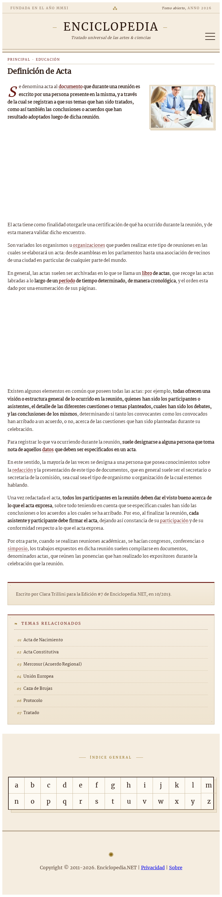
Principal (19, 60)
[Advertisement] (111, 173)
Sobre (175, 867)
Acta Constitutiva (41, 652)
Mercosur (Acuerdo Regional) (52, 664)
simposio (17, 549)
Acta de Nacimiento (43, 640)
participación (174, 521)
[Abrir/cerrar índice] (210, 36)
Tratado (31, 712)
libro (147, 273)
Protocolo (32, 700)
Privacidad (153, 867)
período (67, 281)
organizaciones (89, 245)
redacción (22, 470)
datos (48, 449)
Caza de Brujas (37, 688)
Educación (48, 60)
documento (71, 86)
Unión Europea (38, 676)
